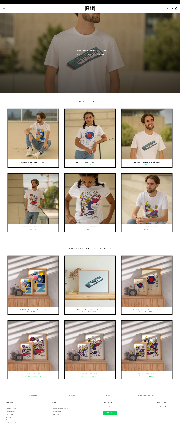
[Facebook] (156, 407)
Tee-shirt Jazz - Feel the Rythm (33, 162)
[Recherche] (172, 8)
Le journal (8, 417)
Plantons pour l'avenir (11, 408)
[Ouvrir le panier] (176, 8)
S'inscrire (110, 412)
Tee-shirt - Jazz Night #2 (90, 227)
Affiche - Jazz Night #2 (90, 374)
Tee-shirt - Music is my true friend (90, 162)
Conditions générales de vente (60, 408)
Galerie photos (10, 420)
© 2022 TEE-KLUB (13, 428)
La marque (9, 406)
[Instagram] (161, 407)
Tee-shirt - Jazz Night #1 (33, 227)
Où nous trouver (10, 414)
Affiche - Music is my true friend (147, 309)
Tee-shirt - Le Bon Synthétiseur (146, 162)
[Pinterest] (165, 407)
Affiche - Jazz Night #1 (33, 374)
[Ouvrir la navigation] (4, 8)
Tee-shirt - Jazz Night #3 (147, 227)
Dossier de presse (10, 411)
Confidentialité (56, 414)
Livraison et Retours (57, 406)
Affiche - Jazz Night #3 (146, 374)
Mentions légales (56, 411)
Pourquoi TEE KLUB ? (11, 422)
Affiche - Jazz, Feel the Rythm (33, 309)
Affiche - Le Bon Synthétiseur (90, 309)
